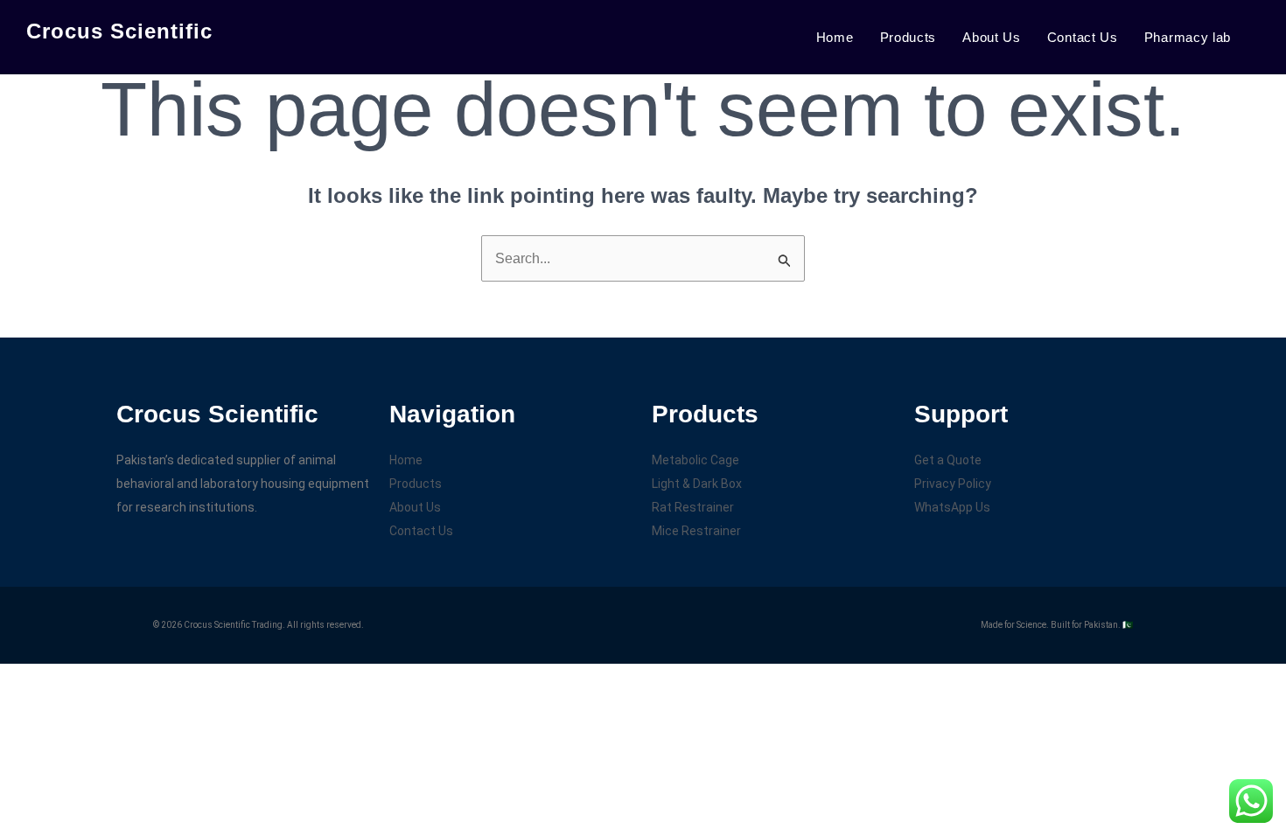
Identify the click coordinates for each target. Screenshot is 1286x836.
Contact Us (1082, 37)
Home (835, 37)
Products (908, 37)
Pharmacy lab (1187, 37)
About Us (991, 37)
